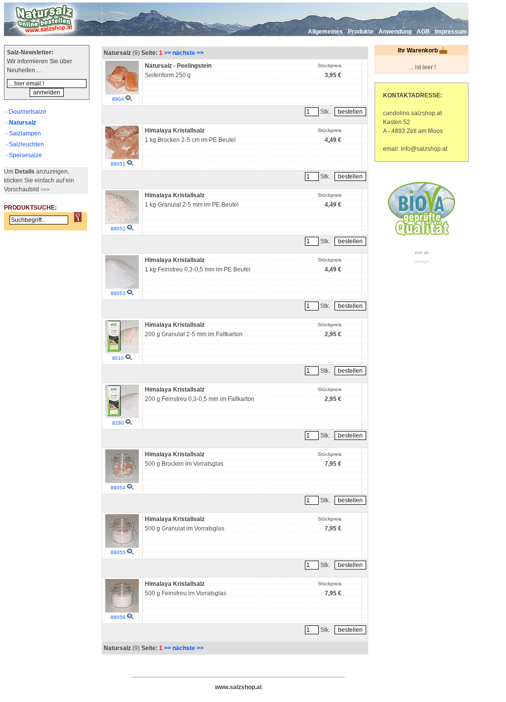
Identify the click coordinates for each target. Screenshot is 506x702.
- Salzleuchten (24, 144)
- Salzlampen (23, 133)
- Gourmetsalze (25, 111)
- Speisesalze (23, 155)
